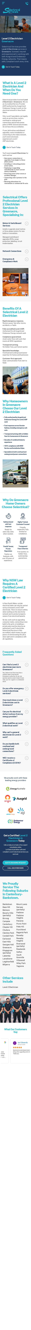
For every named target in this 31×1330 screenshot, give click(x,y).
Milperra (6, 964)
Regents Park (22, 932)
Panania (19, 921)
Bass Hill (6, 907)
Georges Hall (8, 944)
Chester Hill (8, 927)
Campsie (6, 921)
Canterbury (7, 924)
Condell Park (8, 936)
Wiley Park (20, 963)
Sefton (19, 952)
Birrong (6, 918)
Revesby (19, 935)
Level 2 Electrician (10, 987)
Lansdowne (7, 959)
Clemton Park (8, 933)
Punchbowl (21, 929)
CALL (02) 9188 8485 (15, 868)
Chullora (6, 930)
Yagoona (20, 966)
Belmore (6, 910)
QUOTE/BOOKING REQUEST (15, 863)
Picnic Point (21, 924)
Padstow (20, 912)
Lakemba (7, 956)
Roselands (20, 949)
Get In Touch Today (13, 67)
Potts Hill (20, 926)
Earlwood (7, 939)
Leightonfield (8, 961)
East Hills (7, 941)
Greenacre (7, 947)
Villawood (20, 960)
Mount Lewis (21, 904)
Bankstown (7, 904)
